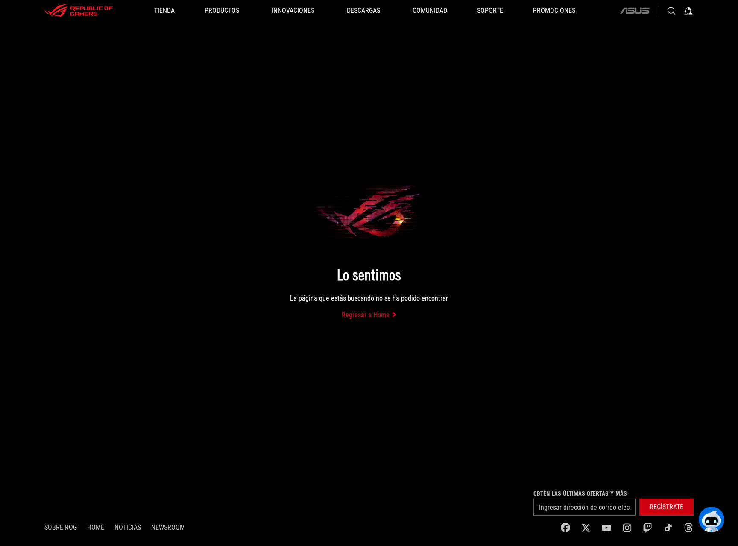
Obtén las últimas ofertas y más (580, 493)
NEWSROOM (168, 527)
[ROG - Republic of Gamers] (78, 10)
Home (95, 527)
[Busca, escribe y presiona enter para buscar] (671, 10)
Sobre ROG (60, 527)
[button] (666, 507)
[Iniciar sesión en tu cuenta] (688, 10)
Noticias (127, 527)
